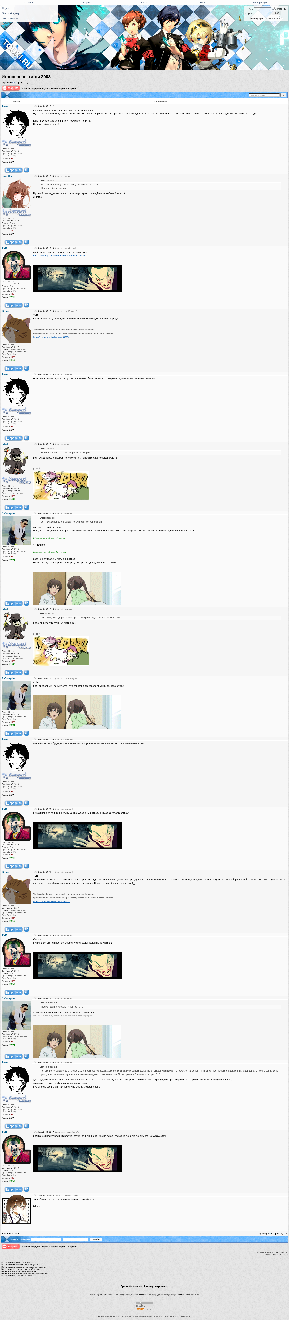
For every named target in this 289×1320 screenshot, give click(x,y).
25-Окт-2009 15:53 (45, 248)
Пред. (19, 83)
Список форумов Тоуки (35, 88)
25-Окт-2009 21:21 (45, 872)
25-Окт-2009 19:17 (45, 678)
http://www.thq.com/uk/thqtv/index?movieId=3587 (59, 255)
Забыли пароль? (273, 18)
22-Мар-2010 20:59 (45, 1195)
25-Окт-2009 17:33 (45, 444)
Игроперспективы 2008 (26, 76)
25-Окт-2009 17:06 (45, 311)
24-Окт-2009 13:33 (45, 176)
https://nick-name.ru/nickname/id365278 (51, 337)
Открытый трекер (10, 13)
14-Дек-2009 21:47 (45, 1132)
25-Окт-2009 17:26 (45, 374)
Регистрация (256, 18)
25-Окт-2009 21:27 (45, 998)
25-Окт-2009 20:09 (45, 739)
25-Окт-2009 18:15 (45, 609)
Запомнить (280, 9)
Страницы (7, 83)
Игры (74, 1199)
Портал (5, 8)
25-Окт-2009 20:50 (45, 809)
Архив (73, 88)
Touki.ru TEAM (184, 1294)
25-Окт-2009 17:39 (45, 513)
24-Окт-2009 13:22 (45, 106)
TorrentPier (103, 1294)
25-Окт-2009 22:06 (45, 1062)
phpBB (141, 1294)
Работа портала (59, 88)
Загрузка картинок (11, 18)
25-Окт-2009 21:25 (45, 935)
